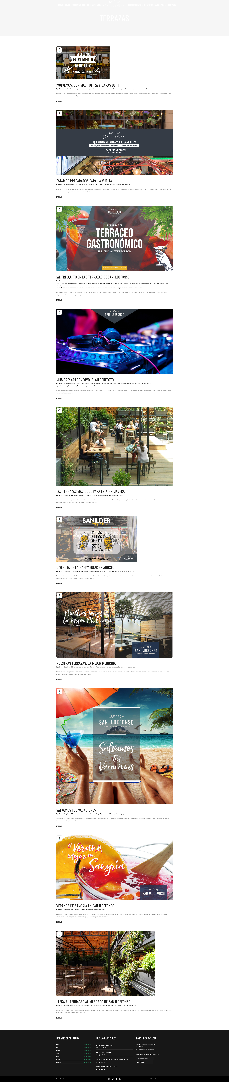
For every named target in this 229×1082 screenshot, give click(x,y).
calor (87, 495)
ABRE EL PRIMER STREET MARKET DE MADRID (106, 1066)
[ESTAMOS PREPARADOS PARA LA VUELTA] (114, 142)
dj (77, 386)
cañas (87, 1005)
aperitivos (60, 386)
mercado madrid (100, 495)
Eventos (95, 184)
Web (148, 383)
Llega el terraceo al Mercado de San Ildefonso (93, 1001)
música (138, 283)
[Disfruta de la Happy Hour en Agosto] (96, 539)
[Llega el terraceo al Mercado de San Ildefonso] (105, 963)
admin (60, 89)
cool (86, 288)
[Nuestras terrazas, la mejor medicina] (114, 625)
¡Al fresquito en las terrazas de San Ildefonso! (93, 277)
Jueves (98, 89)
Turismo (143, 383)
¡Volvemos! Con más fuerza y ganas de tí (87, 85)
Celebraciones (82, 184)
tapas (115, 495)
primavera (109, 495)
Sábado (148, 283)
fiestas (90, 288)
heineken (93, 89)
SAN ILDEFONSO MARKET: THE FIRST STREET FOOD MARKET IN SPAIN (112, 1059)
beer (65, 89)
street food (105, 1005)
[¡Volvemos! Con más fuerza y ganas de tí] (83, 62)
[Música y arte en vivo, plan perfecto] (114, 341)
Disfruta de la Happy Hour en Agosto (85, 567)
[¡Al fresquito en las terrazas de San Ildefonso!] (114, 238)
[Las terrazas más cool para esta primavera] (114, 446)
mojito (95, 288)
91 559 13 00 (139, 1047)
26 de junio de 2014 (101, 1055)
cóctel (113, 667)
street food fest (157, 283)
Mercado (118, 89)
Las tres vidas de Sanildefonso (104, 1045)
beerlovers (70, 89)
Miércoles (137, 89)
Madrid (108, 89)
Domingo (86, 89)
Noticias (109, 383)
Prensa (69, 1005)
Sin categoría (120, 184)
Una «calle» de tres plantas (103, 1052)
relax (116, 814)
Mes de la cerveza (127, 89)
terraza (130, 288)
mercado (120, 571)
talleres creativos (128, 383)
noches (105, 288)
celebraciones (73, 288)
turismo (132, 571)
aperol (65, 386)
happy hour (113, 571)
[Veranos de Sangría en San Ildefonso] (114, 867)
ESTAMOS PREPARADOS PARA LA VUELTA (84, 180)
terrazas (149, 89)
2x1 (108, 571)
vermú (140, 288)
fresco (112, 814)
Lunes (103, 89)
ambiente (60, 288)
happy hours (82, 386)
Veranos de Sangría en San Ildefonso (85, 905)
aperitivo (66, 288)
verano (135, 288)
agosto (99, 667)
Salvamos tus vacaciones (76, 810)
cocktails (80, 283)
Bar (69, 386)
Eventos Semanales (96, 283)
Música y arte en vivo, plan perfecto (85, 379)
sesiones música (92, 386)
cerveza (80, 89)
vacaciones (127, 814)
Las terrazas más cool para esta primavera (90, 491)
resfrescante (112, 288)
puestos (143, 89)
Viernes (59, 285)
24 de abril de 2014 (101, 1048)
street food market (115, 1005)
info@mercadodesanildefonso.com (146, 1044)
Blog (76, 89)
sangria (119, 288)
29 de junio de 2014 (101, 1062)
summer (124, 288)
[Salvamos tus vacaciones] (114, 746)
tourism (98, 909)
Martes (113, 89)
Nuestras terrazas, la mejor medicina (86, 663)
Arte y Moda (60, 283)
